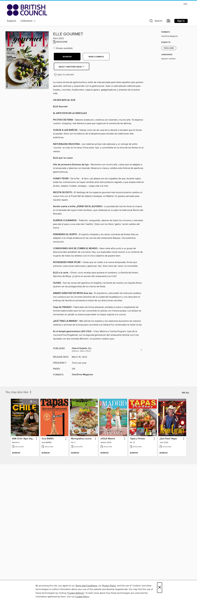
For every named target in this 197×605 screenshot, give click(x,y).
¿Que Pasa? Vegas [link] (168, 438)
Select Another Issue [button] (70, 67)
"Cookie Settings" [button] (75, 593)
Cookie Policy (82, 596)
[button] (155, 21)
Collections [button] (27, 21)
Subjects (11, 21)
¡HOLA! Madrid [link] (108, 438)
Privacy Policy (109, 585)
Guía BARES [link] (48, 438)
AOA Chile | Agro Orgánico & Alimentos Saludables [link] (23, 438)
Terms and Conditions (86, 585)
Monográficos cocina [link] (81, 438)
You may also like (17, 392)
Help (185, 4)
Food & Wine (169, 48)
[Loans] (168, 21)
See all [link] (185, 392)
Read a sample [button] (96, 56)
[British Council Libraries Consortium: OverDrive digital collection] (27, 10)
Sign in (181, 21)
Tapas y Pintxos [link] (137, 438)
